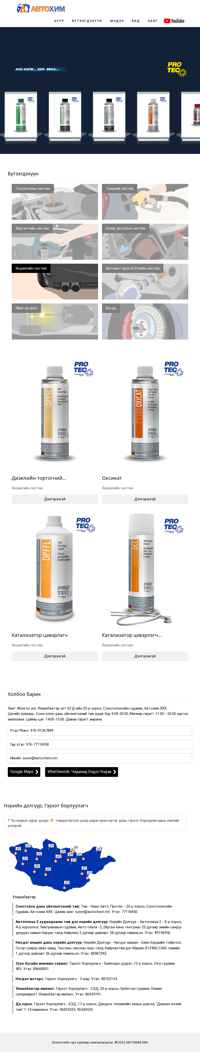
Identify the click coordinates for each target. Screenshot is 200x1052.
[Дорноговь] (81, 873)
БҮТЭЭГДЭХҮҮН (87, 21)
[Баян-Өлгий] (15, 853)
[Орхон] (60, 856)
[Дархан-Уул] (70, 852)
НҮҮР (59, 21)
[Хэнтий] (83, 858)
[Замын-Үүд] (87, 878)
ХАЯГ (153, 21)
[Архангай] (55, 861)
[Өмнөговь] (64, 887)
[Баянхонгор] (45, 874)
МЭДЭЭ (117, 21)
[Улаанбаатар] (51, 820)
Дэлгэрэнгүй (54, 499)
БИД (136, 21)
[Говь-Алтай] (34, 871)
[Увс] (25, 850)
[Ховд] (22, 863)
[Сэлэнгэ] (73, 852)
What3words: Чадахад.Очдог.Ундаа (79, 771)
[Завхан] (36, 859)
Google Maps (21, 771)
